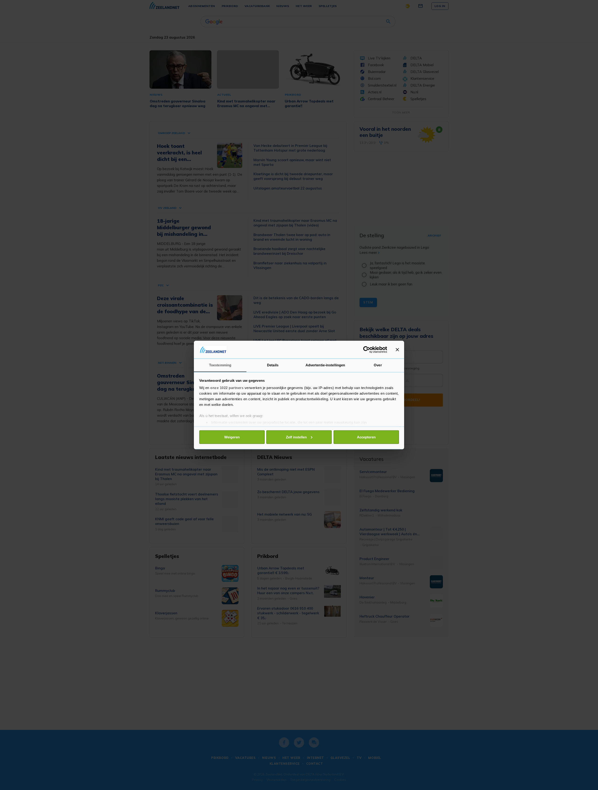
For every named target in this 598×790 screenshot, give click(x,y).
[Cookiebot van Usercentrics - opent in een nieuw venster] (366, 349)
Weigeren (232, 437)
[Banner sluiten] (397, 349)
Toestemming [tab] (220, 365)
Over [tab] (378, 365)
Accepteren (366, 437)
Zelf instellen (296, 437)
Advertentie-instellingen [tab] (325, 365)
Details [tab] (272, 365)
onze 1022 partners (226, 388)
